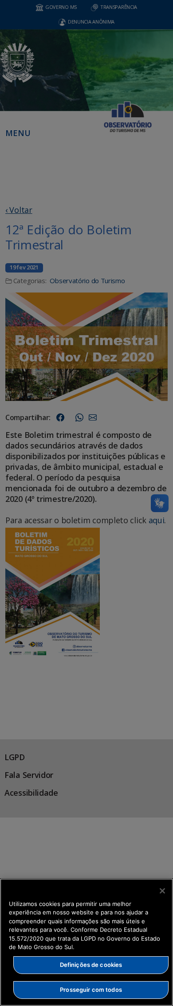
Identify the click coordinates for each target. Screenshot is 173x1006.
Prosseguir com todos (91, 989)
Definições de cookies (91, 964)
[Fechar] (162, 891)
